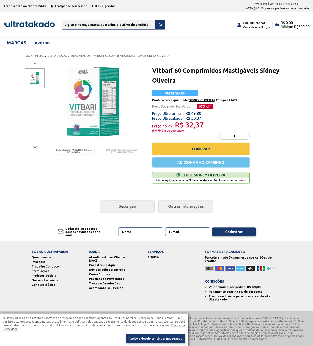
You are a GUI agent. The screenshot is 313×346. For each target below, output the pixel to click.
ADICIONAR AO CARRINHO (200, 162)
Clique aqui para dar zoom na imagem (73, 151)
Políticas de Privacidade (106, 278)
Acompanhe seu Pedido (106, 287)
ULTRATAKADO (57, 55)
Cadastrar (234, 232)
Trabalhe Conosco (45, 266)
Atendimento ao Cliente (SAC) (107, 259)
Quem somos (41, 257)
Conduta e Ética (43, 284)
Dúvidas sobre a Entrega (107, 269)
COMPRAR (201, 149)
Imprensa (39, 261)
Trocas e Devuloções (104, 283)
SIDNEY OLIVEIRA (201, 100)
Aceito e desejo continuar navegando (155, 338)
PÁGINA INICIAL (34, 55)
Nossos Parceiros (45, 280)
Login (266, 27)
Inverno (41, 42)
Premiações (40, 271)
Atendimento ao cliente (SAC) (24, 6)
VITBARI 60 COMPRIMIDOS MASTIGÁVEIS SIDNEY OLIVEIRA (131, 55)
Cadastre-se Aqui (102, 265)
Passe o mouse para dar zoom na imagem (121, 151)
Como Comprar (100, 274)
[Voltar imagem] (34, 63)
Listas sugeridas (103, 6)
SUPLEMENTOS (80, 55)
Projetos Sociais (44, 275)
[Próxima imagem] (34, 147)
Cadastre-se (252, 27)
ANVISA (153, 257)
